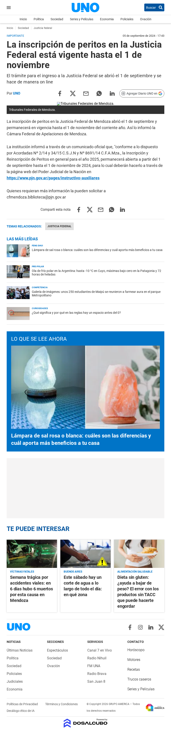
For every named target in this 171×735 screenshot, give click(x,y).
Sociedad (57, 19)
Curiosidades (40, 308)
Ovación (145, 19)
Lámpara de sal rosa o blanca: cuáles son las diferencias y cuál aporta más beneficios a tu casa (97, 250)
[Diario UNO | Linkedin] (151, 627)
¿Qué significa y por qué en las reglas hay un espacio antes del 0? (76, 312)
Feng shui (37, 245)
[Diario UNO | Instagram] (140, 627)
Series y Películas (81, 19)
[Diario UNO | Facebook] (130, 627)
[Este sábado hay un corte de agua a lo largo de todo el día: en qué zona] (85, 554)
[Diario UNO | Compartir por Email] (86, 93)
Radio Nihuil (96, 658)
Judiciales (15, 681)
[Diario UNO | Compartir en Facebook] (59, 93)
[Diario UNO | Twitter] (161, 627)
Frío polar (38, 266)
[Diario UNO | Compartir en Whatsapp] (99, 93)
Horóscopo (136, 650)
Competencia (40, 287)
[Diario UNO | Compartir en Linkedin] (112, 93)
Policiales (126, 19)
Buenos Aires (73, 571)
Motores (133, 660)
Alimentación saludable (135, 571)
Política (39, 19)
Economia (107, 19)
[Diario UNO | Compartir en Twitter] (72, 93)
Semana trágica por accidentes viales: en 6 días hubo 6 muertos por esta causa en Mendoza (31, 589)
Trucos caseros (139, 679)
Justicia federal (59, 226)
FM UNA (93, 666)
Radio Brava (96, 674)
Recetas (133, 669)
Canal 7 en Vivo (99, 650)
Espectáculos (57, 650)
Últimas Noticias (20, 650)
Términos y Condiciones (61, 704)
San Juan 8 (96, 681)
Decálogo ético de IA (21, 711)
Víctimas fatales (22, 571)
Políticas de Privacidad (23, 704)
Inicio (23, 19)
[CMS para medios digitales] (86, 723)
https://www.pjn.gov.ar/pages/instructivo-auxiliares (53, 178)
